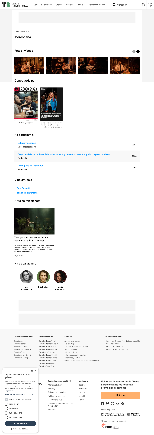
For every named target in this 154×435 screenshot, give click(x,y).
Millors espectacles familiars (75, 355)
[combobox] (126, 4)
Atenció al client (55, 385)
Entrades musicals (21, 346)
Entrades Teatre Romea (48, 349)
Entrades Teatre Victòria (48, 358)
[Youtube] (117, 403)
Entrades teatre (20, 341)
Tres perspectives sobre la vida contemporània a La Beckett (31, 239)
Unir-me (120, 395)
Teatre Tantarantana (27, 192)
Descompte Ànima (113, 344)
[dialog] (20, 400)
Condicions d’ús (55, 399)
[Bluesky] (107, 403)
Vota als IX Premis (97, 4)
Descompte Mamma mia (115, 346)
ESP (150, 6)
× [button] (35, 371)
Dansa (81, 399)
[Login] (143, 4)
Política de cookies (56, 396)
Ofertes (59, 4)
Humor (82, 392)
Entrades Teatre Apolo (47, 360)
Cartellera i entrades (43, 4)
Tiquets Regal (69, 344)
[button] (20, 394)
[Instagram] (112, 403)
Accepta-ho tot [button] (20, 423)
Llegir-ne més (9, 391)
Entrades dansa (20, 344)
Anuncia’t (52, 409)
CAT (150, 3)
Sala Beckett (23, 188)
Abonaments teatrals (72, 341)
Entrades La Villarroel (47, 352)
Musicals (83, 388)
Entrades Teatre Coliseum (48, 344)
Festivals (80, 4)
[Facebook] (102, 403)
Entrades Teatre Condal (48, 355)
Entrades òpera (20, 352)
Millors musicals (70, 352)
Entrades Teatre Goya (47, 363)
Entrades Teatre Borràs (47, 346)
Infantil (82, 396)
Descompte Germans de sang (117, 349)
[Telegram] (122, 403)
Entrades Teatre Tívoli (47, 341)
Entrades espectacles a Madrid (76, 346)
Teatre (82, 385)
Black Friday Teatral (72, 358)
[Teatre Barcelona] (15, 4)
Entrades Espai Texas (47, 366)
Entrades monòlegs (21, 358)
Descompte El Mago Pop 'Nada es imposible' (123, 341)
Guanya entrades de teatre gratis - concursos (81, 360)
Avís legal (52, 388)
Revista (69, 4)
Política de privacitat (57, 392)
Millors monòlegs (70, 349)
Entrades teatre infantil (22, 349)
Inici (16, 31)
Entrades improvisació (22, 355)
